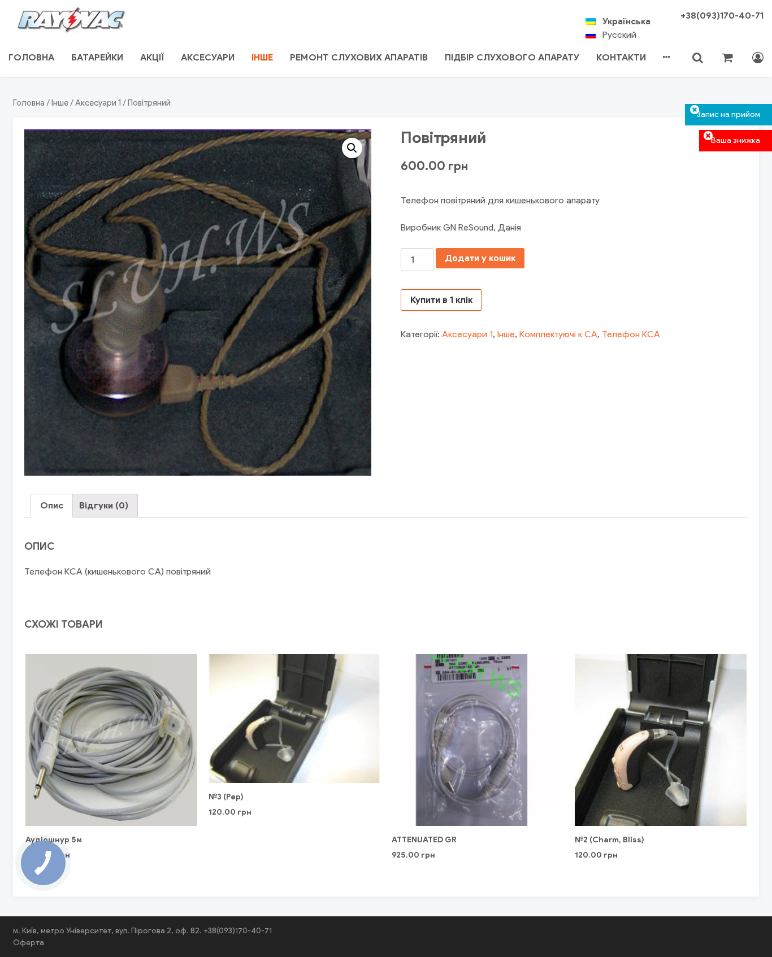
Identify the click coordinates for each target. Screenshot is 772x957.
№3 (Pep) (226, 797)
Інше (262, 57)
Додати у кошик (480, 258)
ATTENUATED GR (424, 840)
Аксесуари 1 (98, 103)
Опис (51, 505)
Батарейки (97, 57)
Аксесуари (208, 57)
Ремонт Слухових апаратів (359, 57)
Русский (619, 34)
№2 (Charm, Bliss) (609, 840)
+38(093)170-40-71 (722, 15)
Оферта (28, 942)
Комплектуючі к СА (558, 334)
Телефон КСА (631, 334)
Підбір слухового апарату (512, 57)
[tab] (52, 505)
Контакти (621, 57)
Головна (31, 57)
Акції (152, 57)
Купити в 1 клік (441, 299)
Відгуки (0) (103, 505)
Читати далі (111, 793)
